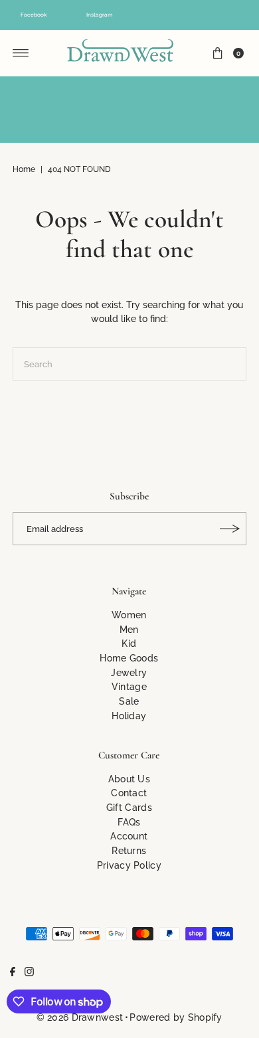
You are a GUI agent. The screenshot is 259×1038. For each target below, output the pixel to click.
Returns (129, 850)
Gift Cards (129, 807)
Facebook (33, 14)
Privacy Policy (129, 865)
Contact (129, 792)
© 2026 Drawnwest (80, 1017)
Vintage (129, 686)
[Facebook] (12, 973)
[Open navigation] (21, 53)
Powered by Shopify (176, 1017)
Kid (129, 643)
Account (128, 835)
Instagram (99, 14)
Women (129, 614)
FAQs (129, 821)
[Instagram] (29, 973)
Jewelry (129, 672)
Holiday (129, 715)
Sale (129, 701)
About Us (129, 778)
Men (129, 629)
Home (24, 169)
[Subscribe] (229, 528)
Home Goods (129, 657)
